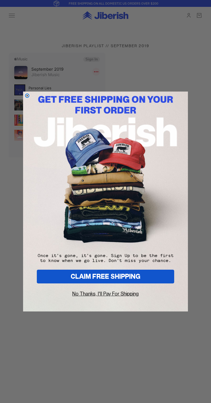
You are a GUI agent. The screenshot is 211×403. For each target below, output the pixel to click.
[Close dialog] (27, 96)
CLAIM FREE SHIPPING (105, 276)
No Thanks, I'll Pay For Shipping (105, 294)
